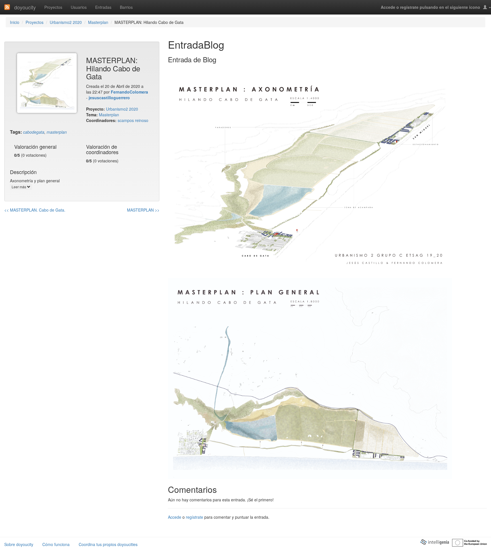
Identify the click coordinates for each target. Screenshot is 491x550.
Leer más (19, 186)
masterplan (57, 132)
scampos (126, 120)
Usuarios (79, 7)
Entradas (103, 7)
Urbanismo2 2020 (66, 22)
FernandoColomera (129, 92)
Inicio (14, 22)
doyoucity (25, 7)
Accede (174, 517)
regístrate (194, 517)
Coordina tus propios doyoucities (108, 544)
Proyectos (53, 7)
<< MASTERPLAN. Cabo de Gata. (34, 210)
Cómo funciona (56, 544)
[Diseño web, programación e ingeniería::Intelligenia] (434, 542)
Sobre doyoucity (18, 544)
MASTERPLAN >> (143, 210)
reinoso (141, 120)
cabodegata (33, 132)
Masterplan (98, 22)
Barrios (126, 7)
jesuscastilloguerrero (109, 97)
